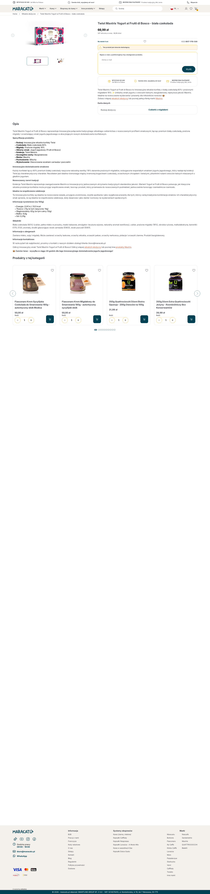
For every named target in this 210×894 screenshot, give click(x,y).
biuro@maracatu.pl (26, 851)
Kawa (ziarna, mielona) (122, 834)
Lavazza (170, 851)
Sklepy (102, 8)
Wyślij (188, 69)
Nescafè (185, 834)
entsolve (24, 889)
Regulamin (72, 862)
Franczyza (72, 841)
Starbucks (171, 862)
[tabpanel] (34, 295)
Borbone (170, 838)
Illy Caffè (170, 845)
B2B (69, 834)
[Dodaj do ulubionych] (145, 41)
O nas (70, 848)
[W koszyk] (50, 319)
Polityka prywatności (76, 865)
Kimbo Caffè (172, 848)
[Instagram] (28, 839)
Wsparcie (194, 2)
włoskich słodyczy (119, 98)
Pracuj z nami (73, 838)
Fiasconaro (171, 841)
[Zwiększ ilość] (31, 320)
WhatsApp (22, 856)
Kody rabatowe (74, 845)
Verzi (169, 865)
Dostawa (71, 868)
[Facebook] (34, 839)
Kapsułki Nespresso (121, 841)
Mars (169, 855)
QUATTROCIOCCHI (189, 845)
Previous (13, 35)
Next (85, 35)
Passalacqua (172, 858)
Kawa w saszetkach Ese (122, 848)
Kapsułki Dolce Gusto (121, 851)
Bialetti (184, 848)
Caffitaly (170, 868)
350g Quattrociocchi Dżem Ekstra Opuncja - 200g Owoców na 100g (126, 303)
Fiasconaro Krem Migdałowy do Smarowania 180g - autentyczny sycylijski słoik (79, 304)
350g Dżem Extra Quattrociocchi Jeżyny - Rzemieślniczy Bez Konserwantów (173, 304)
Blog (70, 858)
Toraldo (170, 872)
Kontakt (71, 855)
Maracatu (171, 834)
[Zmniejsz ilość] (18, 320)
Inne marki (171, 875)
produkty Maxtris (123, 247)
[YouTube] (21, 839)
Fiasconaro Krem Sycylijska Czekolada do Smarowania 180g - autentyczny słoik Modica (32, 304)
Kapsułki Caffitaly (120, 838)
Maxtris (159, 98)
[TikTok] (15, 839)
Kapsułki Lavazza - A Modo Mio (126, 845)
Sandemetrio (187, 838)
